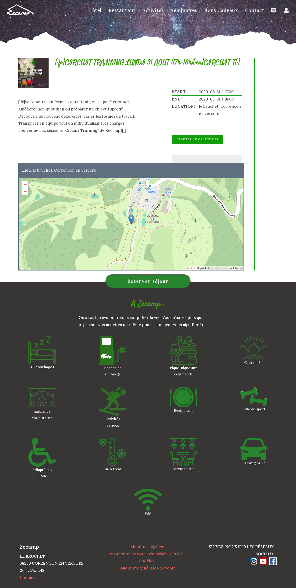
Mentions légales (146, 546)
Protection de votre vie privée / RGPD (147, 554)
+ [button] (25, 184)
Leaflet (191, 268)
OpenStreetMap (219, 268)
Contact (27, 577)
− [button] (25, 191)
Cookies (146, 560)
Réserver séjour (148, 281)
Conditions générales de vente (146, 568)
